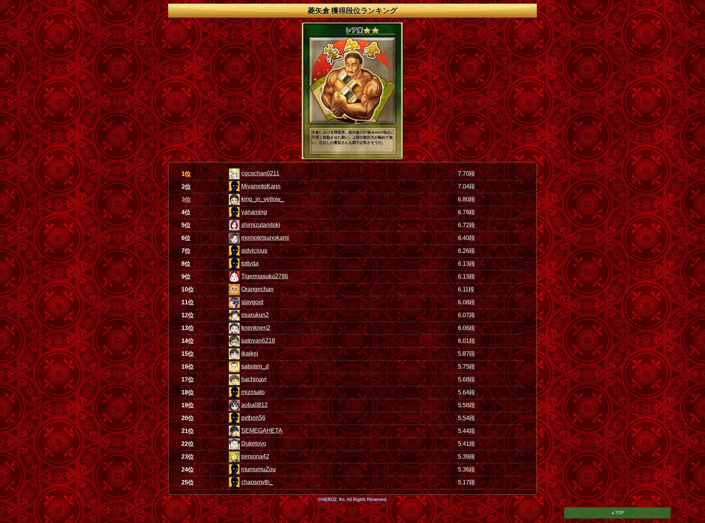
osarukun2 (255, 315)
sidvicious (254, 250)
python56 (253, 418)
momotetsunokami (265, 237)
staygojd (252, 302)
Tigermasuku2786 (264, 276)
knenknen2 (255, 328)
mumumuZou (258, 469)
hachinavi (254, 379)
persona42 (255, 456)
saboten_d (255, 366)
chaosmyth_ (257, 482)
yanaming (254, 212)
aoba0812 (254, 405)
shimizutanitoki (260, 225)
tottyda (249, 263)
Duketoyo (253, 443)
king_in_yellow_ (262, 199)
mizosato (253, 392)
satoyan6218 (258, 340)
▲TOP (617, 512)
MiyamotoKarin (261, 186)
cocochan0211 (260, 173)
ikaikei (249, 353)
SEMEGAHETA (261, 430)
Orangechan (257, 289)
